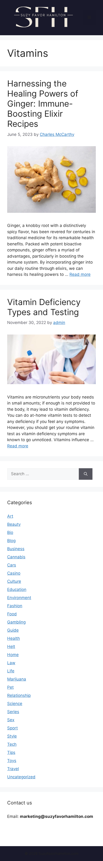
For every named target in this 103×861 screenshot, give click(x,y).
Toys (11, 760)
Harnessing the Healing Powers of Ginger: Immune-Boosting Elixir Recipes (42, 103)
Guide (13, 630)
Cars (11, 565)
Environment (19, 597)
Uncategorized (21, 776)
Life (10, 671)
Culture (14, 581)
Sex (10, 719)
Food (12, 614)
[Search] (85, 474)
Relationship (19, 695)
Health (13, 638)
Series (13, 711)
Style (12, 736)
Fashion (14, 605)
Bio (10, 532)
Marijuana (16, 679)
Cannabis (16, 557)
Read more (80, 274)
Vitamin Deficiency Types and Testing (43, 307)
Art (10, 516)
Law (11, 662)
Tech (12, 744)
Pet (10, 687)
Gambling (16, 622)
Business (15, 548)
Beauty (14, 524)
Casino (13, 573)
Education (16, 589)
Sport (12, 728)
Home (13, 654)
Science (14, 703)
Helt (11, 646)
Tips (11, 752)
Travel (13, 768)
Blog (11, 540)
